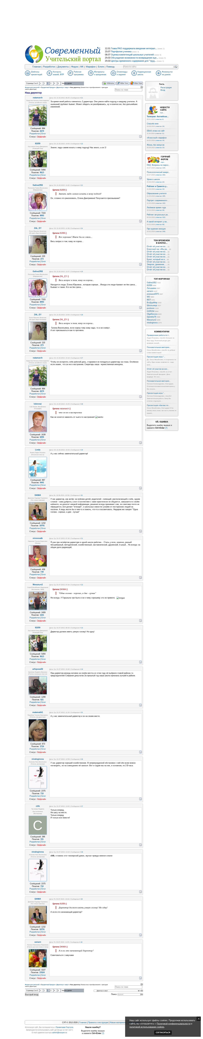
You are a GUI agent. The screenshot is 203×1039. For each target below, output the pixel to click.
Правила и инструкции (98, 1022)
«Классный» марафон (157, 138)
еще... (162, 112)
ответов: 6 (159, 119)
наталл (150, 291)
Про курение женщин (156, 229)
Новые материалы (118, 1022)
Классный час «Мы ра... (158, 249)
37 (82, 806)
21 (82, 98)
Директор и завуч (62, 87)
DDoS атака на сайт (156, 131)
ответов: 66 (160, 224)
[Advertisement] (101, 22)
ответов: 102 (160, 203)
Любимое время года (156, 207)
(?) (166, 428)
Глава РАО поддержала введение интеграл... (134, 48)
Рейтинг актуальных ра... (158, 215)
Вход (162, 90)
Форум (74, 66)
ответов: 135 (160, 168)
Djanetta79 (151, 317)
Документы (63, 66)
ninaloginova (152, 322)
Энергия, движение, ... (157, 264)
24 (82, 228)
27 (82, 358)
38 (82, 852)
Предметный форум (48, 87)
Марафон (91, 66)
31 (82, 538)
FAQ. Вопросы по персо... (158, 165)
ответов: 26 (160, 210)
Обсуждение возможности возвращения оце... (134, 58)
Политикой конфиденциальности (173, 1024)
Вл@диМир (152, 302)
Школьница (152, 305)
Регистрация (166, 87)
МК (82, 66)
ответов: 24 (160, 126)
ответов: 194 (160, 175)
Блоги (101, 66)
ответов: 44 (160, 182)
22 (82, 143)
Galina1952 (151, 282)
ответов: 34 (160, 140)
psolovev (151, 308)
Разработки (49, 66)
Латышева (151, 288)
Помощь (110, 66)
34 (82, 669)
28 (82, 404)
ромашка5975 (153, 294)
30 (82, 495)
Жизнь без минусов (155, 145)
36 (82, 759)
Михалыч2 (151, 320)
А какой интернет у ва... (157, 222)
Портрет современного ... (158, 200)
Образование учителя (156, 193)
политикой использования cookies (146, 1027)
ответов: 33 (160, 147)
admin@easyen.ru (59, 1033)
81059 (149, 285)
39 (82, 899)
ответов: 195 (160, 196)
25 (82, 271)
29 (82, 450)
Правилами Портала (64, 1027)
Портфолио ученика (121, 51)
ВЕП (149, 300)
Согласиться (163, 1032)
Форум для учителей (32, 87)
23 (82, 185)
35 (82, 712)
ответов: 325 (160, 217)
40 (81, 942)
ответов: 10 (160, 189)
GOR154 (150, 311)
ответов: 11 (160, 133)
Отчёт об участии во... (157, 246)
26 (82, 315)
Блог (43, 133)
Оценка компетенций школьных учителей (132, 54)
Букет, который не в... (156, 259)
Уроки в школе (153, 179)
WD (148, 297)
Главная (36, 66)
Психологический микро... (158, 172)
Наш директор (75, 87)
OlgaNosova (152, 314)
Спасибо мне (152, 124)
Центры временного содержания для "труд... (133, 61)
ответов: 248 (160, 231)
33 (82, 628)
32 (82, 585)
